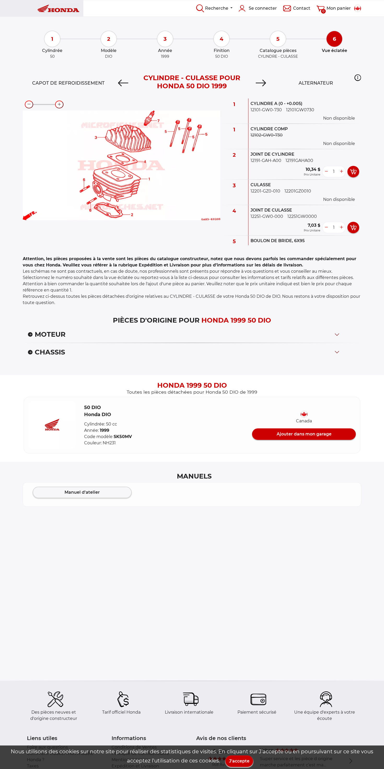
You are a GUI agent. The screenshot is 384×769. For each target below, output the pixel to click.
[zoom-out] (29, 104)
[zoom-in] (59, 104)
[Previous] (123, 83)
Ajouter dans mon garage (304, 434)
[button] (357, 77)
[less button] (326, 171)
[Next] (261, 83)
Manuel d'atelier (82, 492)
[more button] (341, 171)
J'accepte (239, 761)
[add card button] (353, 171)
